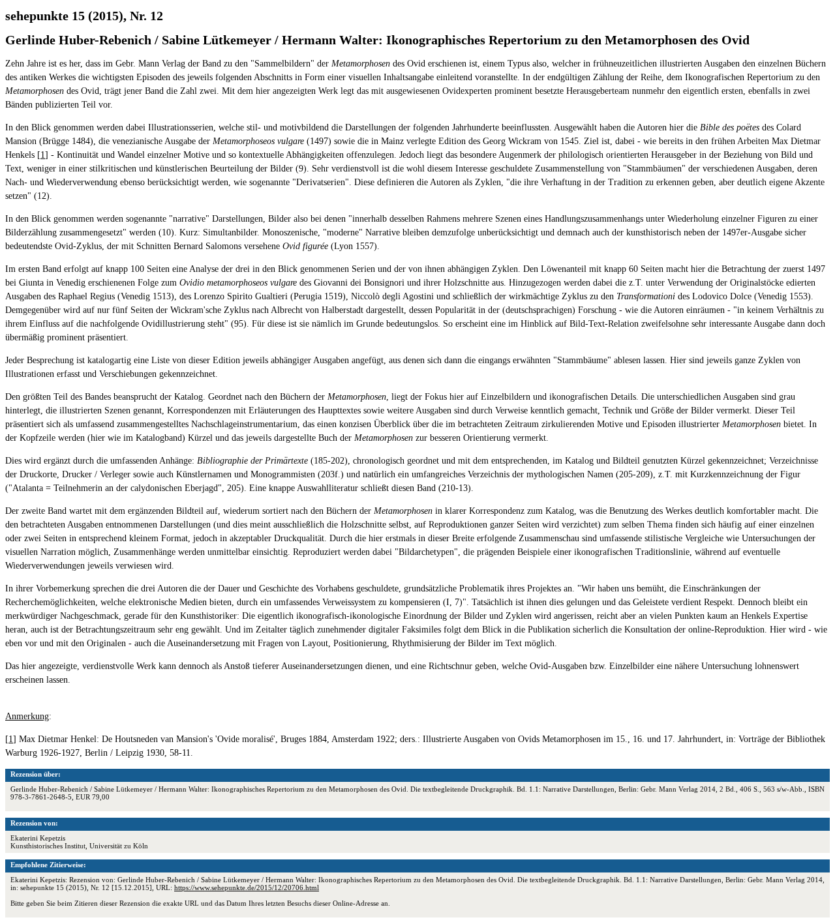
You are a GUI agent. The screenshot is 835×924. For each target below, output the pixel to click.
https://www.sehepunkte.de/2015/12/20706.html (246, 887)
